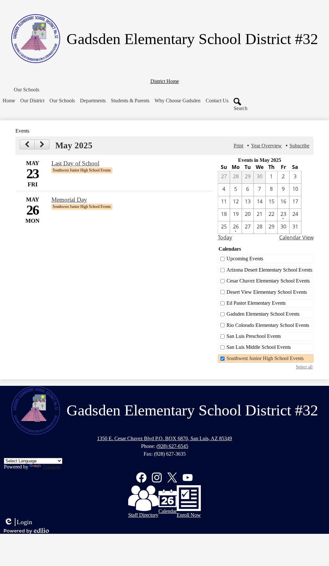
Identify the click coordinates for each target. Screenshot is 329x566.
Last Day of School (75, 163)
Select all (304, 366)
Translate (51, 466)
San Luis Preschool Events (254, 336)
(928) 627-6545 (172, 446)
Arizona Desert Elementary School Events (269, 270)
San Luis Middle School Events (259, 347)
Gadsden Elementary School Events (263, 314)
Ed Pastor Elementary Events (256, 303)
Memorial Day (69, 199)
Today (225, 237)
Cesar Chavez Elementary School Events (268, 280)
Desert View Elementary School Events (267, 292)
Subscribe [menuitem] (299, 145)
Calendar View (296, 237)
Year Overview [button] (266, 145)
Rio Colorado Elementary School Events (268, 325)
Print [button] (238, 145)
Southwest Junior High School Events (265, 358)
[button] (26, 89)
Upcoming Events (245, 258)
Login (18, 522)
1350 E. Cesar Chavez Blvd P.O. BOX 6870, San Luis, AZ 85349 (164, 438)
